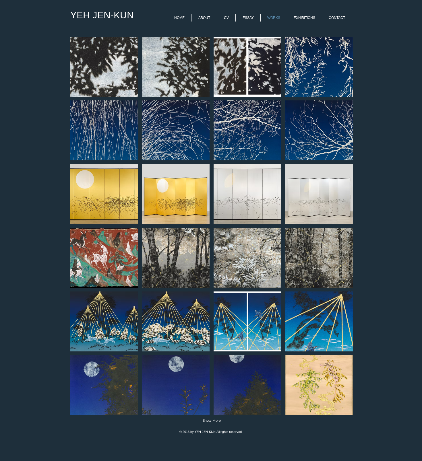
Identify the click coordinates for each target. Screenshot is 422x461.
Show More (212, 421)
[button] (104, 67)
